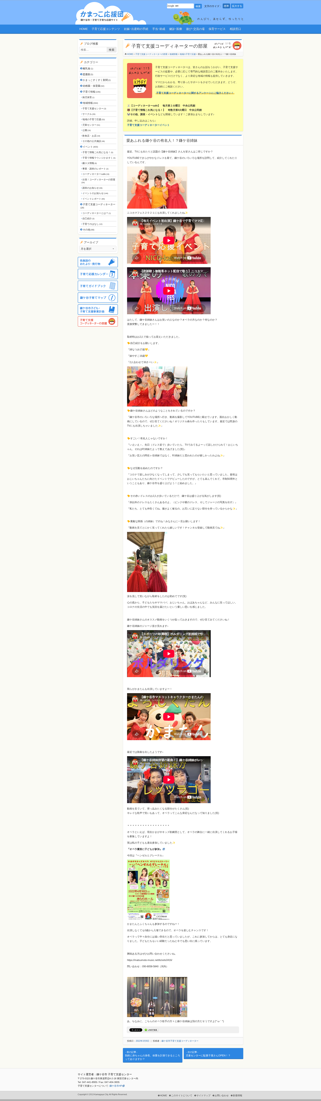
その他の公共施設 (93, 141)
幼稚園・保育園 (93, 85)
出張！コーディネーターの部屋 (98, 181)
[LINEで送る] (151, 1030)
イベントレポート (93, 198)
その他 (88, 229)
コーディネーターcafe (95, 174)
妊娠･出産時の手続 (136, 29)
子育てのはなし (92, 224)
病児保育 (88, 97)
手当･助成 (158, 29)
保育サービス (217, 29)
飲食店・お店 (91, 135)
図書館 (88, 74)
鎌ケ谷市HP (116, 1085)
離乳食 (88, 68)
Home (130, 54)
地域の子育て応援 (93, 119)
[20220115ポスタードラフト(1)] (148, 917)
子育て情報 (91, 91)
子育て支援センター (94, 108)
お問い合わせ (222, 1095)
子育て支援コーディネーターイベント (148, 125)
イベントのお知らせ (95, 193)
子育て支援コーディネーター (97, 206)
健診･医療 (175, 29)
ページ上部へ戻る (312, 1092)
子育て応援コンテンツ (106, 29)
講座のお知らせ (92, 188)
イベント (90, 146)
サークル (88, 114)
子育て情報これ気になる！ (97, 152)
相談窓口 (235, 29)
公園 (86, 130)
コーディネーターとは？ (96, 213)
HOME (83, 29)
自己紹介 (88, 218)
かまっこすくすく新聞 (97, 80)
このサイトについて (181, 1095)
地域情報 (90, 102)
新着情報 (237, 1095)
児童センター (91, 125)
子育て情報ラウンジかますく (98, 157)
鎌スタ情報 (89, 163)
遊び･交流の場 (195, 29)
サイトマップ (203, 1095)
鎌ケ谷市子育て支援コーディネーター (180, 1041)
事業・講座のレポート (95, 168)
